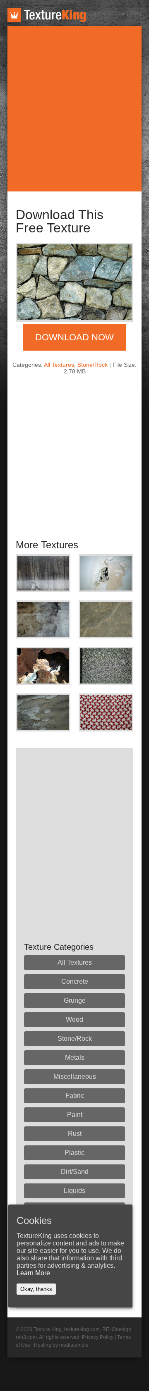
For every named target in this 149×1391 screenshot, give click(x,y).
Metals (74, 1057)
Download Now (74, 337)
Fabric (74, 1095)
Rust (75, 1133)
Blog (136, 13)
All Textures (59, 364)
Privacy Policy (97, 1337)
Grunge (75, 1000)
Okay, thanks (36, 1289)
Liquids (74, 1190)
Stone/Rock (92, 364)
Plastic (74, 1152)
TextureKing (46, 15)
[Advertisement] (74, 108)
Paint (74, 1114)
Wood (74, 1019)
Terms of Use (107, 13)
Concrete (74, 981)
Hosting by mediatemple (61, 1345)
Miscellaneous (74, 1076)
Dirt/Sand (75, 1171)
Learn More (33, 1272)
